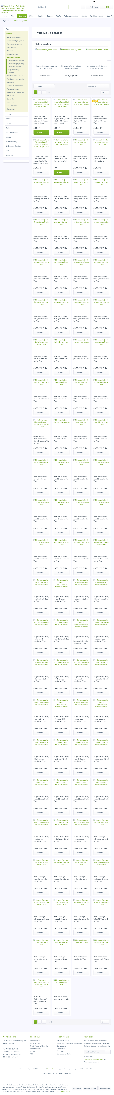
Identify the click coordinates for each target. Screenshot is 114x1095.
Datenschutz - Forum (64, 1054)
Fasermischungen (13, 89)
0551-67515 (12, 1048)
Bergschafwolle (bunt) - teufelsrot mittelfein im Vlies (81, 599)
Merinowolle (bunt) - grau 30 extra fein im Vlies (80, 518)
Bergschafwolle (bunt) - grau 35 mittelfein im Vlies (81, 799)
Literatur (9, 137)
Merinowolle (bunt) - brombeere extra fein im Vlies (101, 238)
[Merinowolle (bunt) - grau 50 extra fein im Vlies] (41, 505)
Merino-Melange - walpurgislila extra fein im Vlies (61, 879)
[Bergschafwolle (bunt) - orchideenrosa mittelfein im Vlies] (101, 625)
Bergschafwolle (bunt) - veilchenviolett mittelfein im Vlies (41, 639)
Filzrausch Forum (63, 1040)
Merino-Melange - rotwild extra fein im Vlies (40, 959)
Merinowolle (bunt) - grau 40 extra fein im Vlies (61, 518)
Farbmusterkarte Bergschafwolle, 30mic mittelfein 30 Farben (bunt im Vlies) (61, 119)
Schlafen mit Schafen (13, 146)
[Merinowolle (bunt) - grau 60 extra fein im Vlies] (101, 465)
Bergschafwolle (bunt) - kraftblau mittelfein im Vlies (61, 759)
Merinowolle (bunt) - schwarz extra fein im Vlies (71, 67)
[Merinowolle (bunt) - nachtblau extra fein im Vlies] (101, 425)
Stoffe (8, 128)
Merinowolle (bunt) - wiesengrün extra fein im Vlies (81, 318)
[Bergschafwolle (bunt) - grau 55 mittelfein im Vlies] (61, 785)
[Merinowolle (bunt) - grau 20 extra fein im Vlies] (101, 505)
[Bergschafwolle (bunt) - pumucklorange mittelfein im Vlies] (61, 585)
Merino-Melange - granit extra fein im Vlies (60, 959)
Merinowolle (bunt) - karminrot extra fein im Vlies (46, 67)
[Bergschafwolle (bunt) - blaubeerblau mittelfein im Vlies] (41, 745)
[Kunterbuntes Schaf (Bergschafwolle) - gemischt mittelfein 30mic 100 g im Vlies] (41, 145)
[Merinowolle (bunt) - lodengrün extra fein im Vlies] (41, 305)
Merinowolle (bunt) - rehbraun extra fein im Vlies (81, 558)
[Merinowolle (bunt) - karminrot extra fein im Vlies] (46, 56)
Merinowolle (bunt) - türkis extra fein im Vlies (61, 398)
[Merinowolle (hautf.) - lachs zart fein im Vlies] (61, 985)
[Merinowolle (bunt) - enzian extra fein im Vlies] (81, 425)
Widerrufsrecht (35, 1048)
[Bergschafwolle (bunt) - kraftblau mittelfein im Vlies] (61, 745)
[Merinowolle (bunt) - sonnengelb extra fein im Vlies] (41, 185)
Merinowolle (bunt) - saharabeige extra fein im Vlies (61, 558)
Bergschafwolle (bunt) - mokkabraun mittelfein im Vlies (41, 839)
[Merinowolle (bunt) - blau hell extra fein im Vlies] (101, 385)
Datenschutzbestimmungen (93, 1059)
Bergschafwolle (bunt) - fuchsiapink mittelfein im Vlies (61, 639)
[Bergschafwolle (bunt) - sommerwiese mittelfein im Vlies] (81, 665)
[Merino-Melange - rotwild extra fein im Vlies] (41, 945)
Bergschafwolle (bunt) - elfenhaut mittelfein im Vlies (41, 678)
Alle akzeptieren (90, 1088)
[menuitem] (53, 7)
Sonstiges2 (11, 109)
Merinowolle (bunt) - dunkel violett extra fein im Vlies (41, 358)
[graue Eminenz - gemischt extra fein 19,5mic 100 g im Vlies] (101, 105)
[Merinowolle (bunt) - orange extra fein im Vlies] (81, 185)
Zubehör (10, 51)
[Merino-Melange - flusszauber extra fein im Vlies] (81, 905)
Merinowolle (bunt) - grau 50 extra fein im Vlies (41, 518)
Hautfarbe (11, 73)
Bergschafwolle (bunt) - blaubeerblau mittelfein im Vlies (41, 759)
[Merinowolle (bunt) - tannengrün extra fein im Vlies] (101, 265)
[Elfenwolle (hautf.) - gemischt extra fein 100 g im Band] (101, 145)
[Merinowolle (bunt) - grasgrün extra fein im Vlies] (41, 265)
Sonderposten (12, 106)
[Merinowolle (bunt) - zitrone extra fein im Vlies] (81, 145)
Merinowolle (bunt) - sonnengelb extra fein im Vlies (41, 198)
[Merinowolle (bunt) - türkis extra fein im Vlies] (61, 385)
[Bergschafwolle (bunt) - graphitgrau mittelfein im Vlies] (101, 745)
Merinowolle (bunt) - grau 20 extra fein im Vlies (101, 518)
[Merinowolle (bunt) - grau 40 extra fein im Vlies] (61, 505)
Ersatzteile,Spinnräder (14, 44)
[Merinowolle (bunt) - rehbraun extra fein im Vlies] (81, 545)
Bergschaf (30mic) (13, 70)
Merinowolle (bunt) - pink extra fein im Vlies (81, 357)
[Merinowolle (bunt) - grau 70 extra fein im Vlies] (81, 465)
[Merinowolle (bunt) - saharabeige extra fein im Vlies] (61, 545)
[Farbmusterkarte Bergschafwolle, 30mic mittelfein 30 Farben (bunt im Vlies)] (61, 105)
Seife (7, 150)
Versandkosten (51, 1069)
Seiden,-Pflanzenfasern (15, 86)
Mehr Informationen (63, 1091)
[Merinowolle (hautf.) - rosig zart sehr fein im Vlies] (101, 945)
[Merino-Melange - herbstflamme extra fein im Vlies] (41, 865)
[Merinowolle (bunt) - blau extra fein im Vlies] (61, 425)
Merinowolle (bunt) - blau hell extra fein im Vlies (101, 398)
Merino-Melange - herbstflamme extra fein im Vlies (40, 879)
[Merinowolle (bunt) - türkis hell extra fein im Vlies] (81, 385)
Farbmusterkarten (12, 132)
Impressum (61, 1048)
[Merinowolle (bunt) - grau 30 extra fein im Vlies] (81, 505)
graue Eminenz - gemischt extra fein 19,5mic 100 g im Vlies (100, 119)
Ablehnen (77, 1088)
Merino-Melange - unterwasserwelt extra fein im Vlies (41, 919)
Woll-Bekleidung (11, 141)
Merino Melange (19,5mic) (16, 64)
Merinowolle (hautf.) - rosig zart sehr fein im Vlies (101, 959)
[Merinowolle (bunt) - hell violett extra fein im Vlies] (61, 345)
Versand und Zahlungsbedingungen (69, 1043)
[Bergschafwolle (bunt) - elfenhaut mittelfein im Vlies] (41, 665)
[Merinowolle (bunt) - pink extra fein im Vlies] (81, 345)
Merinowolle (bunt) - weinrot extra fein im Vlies (80, 238)
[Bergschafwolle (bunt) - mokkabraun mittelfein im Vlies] (41, 825)
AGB (31, 1054)
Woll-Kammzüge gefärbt (15, 79)
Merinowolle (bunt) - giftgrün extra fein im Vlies (80, 278)
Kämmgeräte (11, 47)
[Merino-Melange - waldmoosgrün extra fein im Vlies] (101, 865)
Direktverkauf (35, 1040)
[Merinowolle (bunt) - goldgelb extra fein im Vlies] (61, 185)
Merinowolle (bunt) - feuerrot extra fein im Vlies (97, 67)
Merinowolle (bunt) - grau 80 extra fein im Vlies (61, 478)
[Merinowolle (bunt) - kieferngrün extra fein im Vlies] (61, 305)
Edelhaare (10, 82)
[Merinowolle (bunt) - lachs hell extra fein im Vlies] (41, 385)
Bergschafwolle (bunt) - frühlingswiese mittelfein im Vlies (61, 678)
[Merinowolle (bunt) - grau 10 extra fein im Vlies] (41, 545)
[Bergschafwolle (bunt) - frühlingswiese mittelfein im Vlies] (61, 665)
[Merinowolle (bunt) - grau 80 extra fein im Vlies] (61, 465)
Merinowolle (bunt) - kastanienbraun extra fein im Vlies (101, 558)
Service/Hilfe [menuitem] (106, 2)
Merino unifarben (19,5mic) (16, 61)
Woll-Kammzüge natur (14, 76)
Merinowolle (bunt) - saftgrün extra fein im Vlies (61, 278)
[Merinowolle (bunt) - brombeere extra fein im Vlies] (101, 225)
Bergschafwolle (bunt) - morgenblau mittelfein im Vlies (81, 719)
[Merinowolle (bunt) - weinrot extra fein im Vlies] (81, 225)
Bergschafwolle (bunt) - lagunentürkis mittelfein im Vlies (41, 719)
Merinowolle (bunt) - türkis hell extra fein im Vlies (81, 398)
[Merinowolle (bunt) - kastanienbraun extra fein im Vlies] (101, 545)
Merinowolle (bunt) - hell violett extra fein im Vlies (61, 358)
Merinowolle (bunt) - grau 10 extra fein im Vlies (41, 558)
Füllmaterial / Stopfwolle (15, 92)
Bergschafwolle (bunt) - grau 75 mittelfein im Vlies (41, 799)
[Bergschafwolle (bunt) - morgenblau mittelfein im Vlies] (81, 705)
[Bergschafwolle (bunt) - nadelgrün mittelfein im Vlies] (101, 665)
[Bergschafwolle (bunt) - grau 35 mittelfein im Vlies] (81, 785)
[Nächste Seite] (39, 92)
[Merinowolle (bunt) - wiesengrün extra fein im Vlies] (81, 305)
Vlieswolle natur (12, 54)
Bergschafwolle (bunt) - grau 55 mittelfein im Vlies (61, 799)
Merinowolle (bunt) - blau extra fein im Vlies (61, 438)
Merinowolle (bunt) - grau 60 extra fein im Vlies (101, 478)
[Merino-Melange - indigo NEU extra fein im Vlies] (101, 905)
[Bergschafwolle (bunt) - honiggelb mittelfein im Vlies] (41, 585)
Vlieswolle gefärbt (13, 57)
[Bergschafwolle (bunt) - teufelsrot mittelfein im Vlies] (81, 585)
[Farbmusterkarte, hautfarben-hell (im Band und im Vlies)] (61, 145)
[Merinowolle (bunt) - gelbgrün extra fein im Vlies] (101, 305)
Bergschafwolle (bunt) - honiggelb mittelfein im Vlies (41, 599)
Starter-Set (10, 99)
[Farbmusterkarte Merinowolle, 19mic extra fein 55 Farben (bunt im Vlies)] (41, 105)
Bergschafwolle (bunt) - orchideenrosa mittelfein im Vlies (101, 639)
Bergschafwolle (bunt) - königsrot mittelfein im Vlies (101, 599)
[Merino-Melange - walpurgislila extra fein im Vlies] (61, 865)
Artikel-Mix (10, 96)
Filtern (39, 86)
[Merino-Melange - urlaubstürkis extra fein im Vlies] (61, 905)
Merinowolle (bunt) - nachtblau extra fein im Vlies (101, 438)
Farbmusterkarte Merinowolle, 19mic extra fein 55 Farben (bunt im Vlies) (41, 119)
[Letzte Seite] (43, 92)
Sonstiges (9, 155)
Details (80, 132)
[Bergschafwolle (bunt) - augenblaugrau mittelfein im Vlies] (101, 705)
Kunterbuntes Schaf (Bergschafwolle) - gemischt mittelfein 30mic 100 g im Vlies (41, 159)
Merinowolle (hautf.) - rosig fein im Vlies (81, 958)
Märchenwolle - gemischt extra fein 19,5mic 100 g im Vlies (80, 119)
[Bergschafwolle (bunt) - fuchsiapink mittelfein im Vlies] (61, 625)
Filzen (8, 29)
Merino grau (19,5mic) (14, 67)
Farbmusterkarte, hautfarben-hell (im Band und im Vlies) (60, 158)
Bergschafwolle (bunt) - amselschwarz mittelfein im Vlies (81, 759)
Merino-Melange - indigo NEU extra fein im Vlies (101, 919)
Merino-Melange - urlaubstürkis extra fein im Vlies (60, 919)
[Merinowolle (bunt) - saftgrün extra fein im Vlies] (61, 265)
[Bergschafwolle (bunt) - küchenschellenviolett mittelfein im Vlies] (81, 625)
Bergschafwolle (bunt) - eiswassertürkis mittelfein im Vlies (61, 719)
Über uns (60, 1051)
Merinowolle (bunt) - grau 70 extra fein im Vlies (80, 478)
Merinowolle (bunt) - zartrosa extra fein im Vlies (101, 358)
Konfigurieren (105, 1088)
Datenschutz (61, 1046)
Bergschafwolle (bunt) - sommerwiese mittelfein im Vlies (81, 678)
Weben (8, 114)
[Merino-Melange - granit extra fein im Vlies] (61, 945)
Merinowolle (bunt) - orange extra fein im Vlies (80, 198)
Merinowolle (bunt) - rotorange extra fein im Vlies (101, 198)
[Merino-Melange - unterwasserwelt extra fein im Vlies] (41, 905)
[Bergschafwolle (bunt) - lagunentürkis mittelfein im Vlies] (41, 705)
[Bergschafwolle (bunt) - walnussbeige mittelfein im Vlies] (81, 825)
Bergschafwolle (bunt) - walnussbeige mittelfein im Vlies (81, 839)
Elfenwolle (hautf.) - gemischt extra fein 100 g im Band (100, 158)
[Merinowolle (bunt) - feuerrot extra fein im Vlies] (97, 56)
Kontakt (33, 1051)
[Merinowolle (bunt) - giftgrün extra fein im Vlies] (81, 265)
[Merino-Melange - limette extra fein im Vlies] (81, 865)
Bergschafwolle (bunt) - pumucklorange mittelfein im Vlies (61, 599)
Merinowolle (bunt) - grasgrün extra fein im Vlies (41, 278)
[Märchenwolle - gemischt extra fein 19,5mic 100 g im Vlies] (81, 105)
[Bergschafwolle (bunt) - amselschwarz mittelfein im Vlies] (81, 745)
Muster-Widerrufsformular (39, 1046)
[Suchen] (66, 7)
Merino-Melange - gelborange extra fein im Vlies (101, 839)
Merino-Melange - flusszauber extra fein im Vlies (81, 919)
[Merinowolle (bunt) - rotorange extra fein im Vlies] (101, 185)
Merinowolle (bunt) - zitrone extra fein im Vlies (80, 158)
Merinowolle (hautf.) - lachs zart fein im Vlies (61, 998)
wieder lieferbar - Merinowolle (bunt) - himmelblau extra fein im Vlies (41, 439)
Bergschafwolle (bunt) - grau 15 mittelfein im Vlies (101, 799)
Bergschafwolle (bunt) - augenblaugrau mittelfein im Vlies (101, 719)
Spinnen (9, 33)
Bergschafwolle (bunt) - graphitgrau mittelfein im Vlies (101, 759)
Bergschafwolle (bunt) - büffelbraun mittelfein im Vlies (61, 839)
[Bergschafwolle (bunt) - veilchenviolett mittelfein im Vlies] (41, 625)
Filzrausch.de (35, 1043)
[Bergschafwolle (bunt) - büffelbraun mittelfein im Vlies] (61, 825)
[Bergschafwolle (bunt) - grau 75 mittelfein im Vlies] (41, 785)
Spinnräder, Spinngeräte (15, 41)
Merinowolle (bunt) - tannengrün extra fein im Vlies (101, 278)
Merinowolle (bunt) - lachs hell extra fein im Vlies (41, 398)
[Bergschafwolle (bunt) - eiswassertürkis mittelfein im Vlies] (61, 705)
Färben (8, 123)
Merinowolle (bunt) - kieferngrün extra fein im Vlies (61, 318)
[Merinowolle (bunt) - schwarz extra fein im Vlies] (71, 56)
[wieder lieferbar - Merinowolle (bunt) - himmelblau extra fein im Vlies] (41, 425)
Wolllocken (10, 102)
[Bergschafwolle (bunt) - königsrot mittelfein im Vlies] (101, 585)
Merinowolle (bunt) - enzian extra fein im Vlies (80, 438)
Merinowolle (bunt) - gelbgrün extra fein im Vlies (101, 318)
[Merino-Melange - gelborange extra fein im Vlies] (101, 825)
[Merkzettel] (83, 7)
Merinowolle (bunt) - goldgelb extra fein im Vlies (61, 198)
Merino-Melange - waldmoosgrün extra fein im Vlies (101, 879)
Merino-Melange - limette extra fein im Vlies (80, 879)
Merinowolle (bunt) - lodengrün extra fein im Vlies (41, 318)
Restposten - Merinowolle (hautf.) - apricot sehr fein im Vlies (41, 1000)
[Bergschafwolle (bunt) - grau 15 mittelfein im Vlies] (101, 785)
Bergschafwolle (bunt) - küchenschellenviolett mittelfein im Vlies (81, 640)
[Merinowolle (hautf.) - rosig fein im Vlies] (81, 945)
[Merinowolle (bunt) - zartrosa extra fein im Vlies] (101, 345)
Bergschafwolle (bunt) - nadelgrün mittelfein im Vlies (101, 678)
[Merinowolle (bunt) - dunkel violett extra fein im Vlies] (41, 345)
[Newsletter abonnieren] (108, 1052)
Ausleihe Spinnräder (14, 37)
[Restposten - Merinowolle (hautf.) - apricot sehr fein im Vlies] (41, 985)
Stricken (8, 119)
